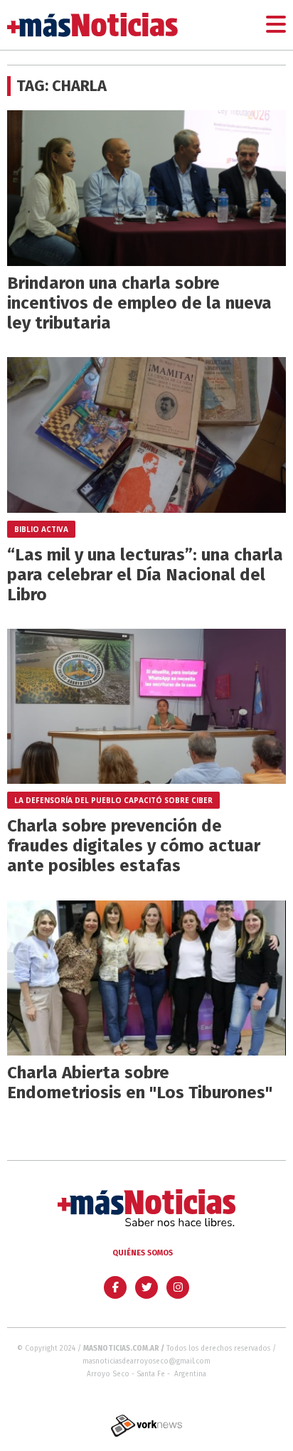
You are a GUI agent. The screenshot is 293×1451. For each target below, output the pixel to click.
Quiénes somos (142, 1253)
